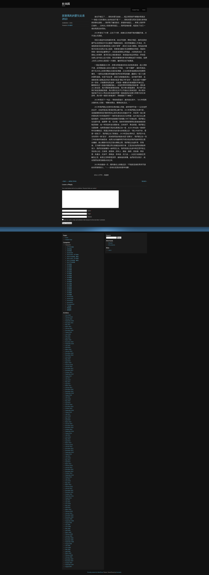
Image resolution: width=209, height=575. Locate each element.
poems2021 (70, 302)
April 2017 (67, 383)
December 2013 (69, 448)
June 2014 (68, 437)
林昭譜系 (69, 310)
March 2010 (68, 509)
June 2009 (68, 526)
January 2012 (68, 488)
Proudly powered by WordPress (95, 572)
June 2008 (68, 547)
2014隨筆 (69, 25)
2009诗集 (69, 250)
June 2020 (68, 334)
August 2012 (68, 477)
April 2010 (67, 507)
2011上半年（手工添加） (73, 258)
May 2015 (67, 418)
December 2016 (69, 389)
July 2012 (67, 479)
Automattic (118, 572)
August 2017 (68, 376)
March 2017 (68, 385)
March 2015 (68, 421)
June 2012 (68, 480)
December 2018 (69, 353)
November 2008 (69, 539)
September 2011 (69, 496)
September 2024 (69, 320)
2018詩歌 (69, 287)
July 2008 (67, 545)
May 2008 (67, 549)
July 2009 (67, 524)
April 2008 (67, 551)
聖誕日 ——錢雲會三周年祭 (69, 181)
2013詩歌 (69, 268)
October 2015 (68, 408)
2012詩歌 (69, 264)
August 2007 (68, 566)
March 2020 (68, 339)
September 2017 (69, 374)
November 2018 (69, 355)
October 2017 (68, 372)
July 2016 (67, 397)
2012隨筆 (69, 266)
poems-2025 (70, 298)
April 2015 (67, 419)
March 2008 (68, 553)
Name (89, 210)
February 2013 (69, 465)
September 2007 (69, 564)
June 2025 (68, 315)
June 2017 (68, 380)
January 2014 (68, 446)
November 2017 (69, 370)
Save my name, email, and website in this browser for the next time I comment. (84, 220)
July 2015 (67, 414)
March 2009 (68, 532)
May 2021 (67, 324)
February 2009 (69, 534)
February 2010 (69, 511)
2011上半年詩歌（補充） (73, 260)
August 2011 (68, 498)
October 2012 (68, 473)
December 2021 (69, 322)
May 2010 (67, 505)
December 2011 (69, 490)
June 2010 (68, 503)
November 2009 (69, 517)
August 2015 (68, 412)
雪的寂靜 (144, 181)
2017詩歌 (69, 283)
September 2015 (69, 410)
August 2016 (68, 395)
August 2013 (68, 454)
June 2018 (68, 357)
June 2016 (68, 399)
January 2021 (68, 328)
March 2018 (68, 362)
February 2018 (69, 364)
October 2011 (68, 494)
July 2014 (67, 435)
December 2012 (69, 469)
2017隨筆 (69, 285)
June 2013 (68, 458)
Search (108, 235)
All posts (110, 243)
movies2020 (70, 296)
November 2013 (69, 450)
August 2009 (68, 522)
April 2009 (67, 530)
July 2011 (67, 499)
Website (90, 216)
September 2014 (69, 431)
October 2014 (68, 429)
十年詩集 (69, 306)
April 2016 (67, 402)
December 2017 (69, 368)
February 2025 (69, 317)
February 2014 (69, 444)
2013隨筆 (69, 269)
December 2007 (69, 559)
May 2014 (67, 438)
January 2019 (68, 351)
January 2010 (68, 513)
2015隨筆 (69, 277)
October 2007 (68, 562)
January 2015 (68, 423)
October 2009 (68, 518)
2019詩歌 (69, 290)
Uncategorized (70, 304)
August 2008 (68, 543)
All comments (111, 245)
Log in (109, 250)
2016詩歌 (69, 279)
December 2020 (69, 330)
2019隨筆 (69, 292)
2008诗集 (69, 249)
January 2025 (68, 319)
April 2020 (67, 338)
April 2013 (67, 461)
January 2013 (68, 467)
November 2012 (69, 471)
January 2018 (68, 366)
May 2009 (67, 528)
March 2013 (68, 463)
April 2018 (67, 360)
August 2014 (68, 433)
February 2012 (69, 486)
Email (89, 213)
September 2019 (69, 343)
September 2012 (69, 475)
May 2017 (67, 381)
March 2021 (68, 326)
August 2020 (68, 332)
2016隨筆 (69, 281)
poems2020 (70, 300)
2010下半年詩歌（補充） (73, 256)
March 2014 (68, 442)
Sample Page (135, 9)
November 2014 (69, 427)
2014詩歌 (69, 271)
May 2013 (67, 460)
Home (143, 9)
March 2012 (68, 484)
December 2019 (69, 341)
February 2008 (69, 555)
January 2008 (68, 557)
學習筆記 (69, 308)
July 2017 (67, 378)
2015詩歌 (69, 275)
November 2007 (69, 560)
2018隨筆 (69, 289)
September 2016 (69, 393)
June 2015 (68, 416)
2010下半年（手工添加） (73, 254)
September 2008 (69, 541)
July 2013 (67, 456)
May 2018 (67, 358)
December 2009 (69, 515)
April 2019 (67, 347)
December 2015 (69, 406)
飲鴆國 (66, 3)
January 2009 (68, 536)
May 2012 (67, 482)
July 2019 (67, 345)
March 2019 (68, 349)
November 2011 (69, 492)
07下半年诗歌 (70, 247)
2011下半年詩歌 (71, 262)
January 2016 (68, 404)
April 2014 (67, 440)
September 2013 (69, 452)
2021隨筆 (69, 294)
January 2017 (68, 387)
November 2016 (69, 391)
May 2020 (67, 336)
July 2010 (67, 501)
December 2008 (69, 538)
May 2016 (67, 400)
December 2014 (69, 425)
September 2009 (69, 520)
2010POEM (70, 252)
